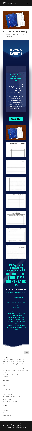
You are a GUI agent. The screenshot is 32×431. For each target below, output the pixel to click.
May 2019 (5, 385)
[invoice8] (16, 174)
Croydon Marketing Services (10, 392)
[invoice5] (16, 225)
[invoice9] (16, 157)
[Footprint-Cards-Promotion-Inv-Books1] (16, 140)
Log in (4, 408)
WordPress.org (7, 415)
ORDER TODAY (16, 118)
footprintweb (8, 34)
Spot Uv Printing (7, 399)
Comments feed (7, 412)
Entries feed (6, 410)
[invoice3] (16, 259)
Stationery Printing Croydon (10, 401)
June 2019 (5, 383)
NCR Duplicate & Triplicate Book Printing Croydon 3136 (15, 32)
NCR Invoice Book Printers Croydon (12, 396)
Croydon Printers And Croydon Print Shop (13, 368)
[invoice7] (16, 191)
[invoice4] (16, 242)
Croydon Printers (7, 394)
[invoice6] (16, 208)
